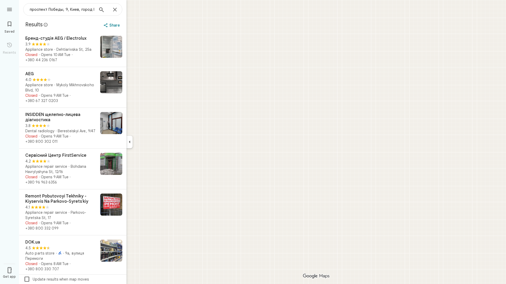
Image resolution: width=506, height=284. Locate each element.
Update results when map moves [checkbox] (56, 279)
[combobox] (62, 9)
